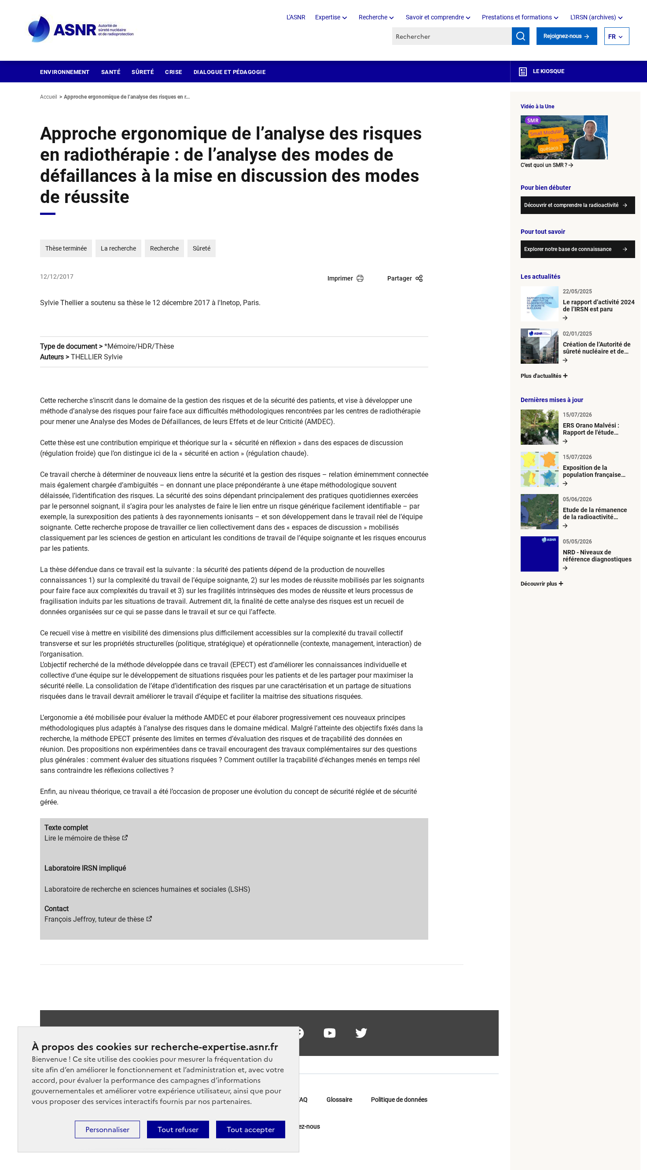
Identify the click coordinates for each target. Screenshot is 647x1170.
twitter (361, 1033)
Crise (173, 72)
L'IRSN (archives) (593, 17)
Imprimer (340, 278)
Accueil (48, 97)
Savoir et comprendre (435, 17)
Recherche (373, 17)
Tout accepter (251, 1129)
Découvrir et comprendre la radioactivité (571, 205)
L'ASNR (296, 17)
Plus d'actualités (541, 376)
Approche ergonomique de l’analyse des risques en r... (127, 97)
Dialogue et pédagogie (230, 72)
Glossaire (339, 1099)
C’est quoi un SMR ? (544, 165)
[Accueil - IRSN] (81, 29)
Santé (111, 72)
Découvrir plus (539, 583)
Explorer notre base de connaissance (567, 249)
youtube (329, 1033)
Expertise (327, 17)
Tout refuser (178, 1129)
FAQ (302, 1099)
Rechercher (520, 36)
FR (612, 36)
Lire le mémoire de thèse (82, 838)
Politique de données (399, 1099)
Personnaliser (107, 1129)
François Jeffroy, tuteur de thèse (94, 919)
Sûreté (143, 72)
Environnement (65, 72)
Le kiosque (548, 71)
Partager (399, 278)
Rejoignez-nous (563, 36)
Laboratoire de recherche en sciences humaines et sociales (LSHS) (147, 889)
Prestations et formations (517, 17)
